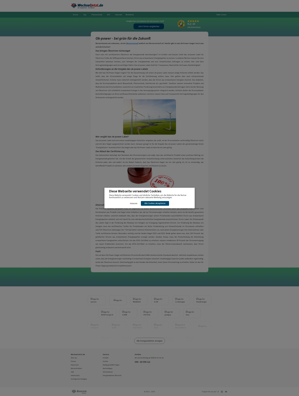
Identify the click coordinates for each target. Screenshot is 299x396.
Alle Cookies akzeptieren (155, 203)
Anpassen (133, 203)
